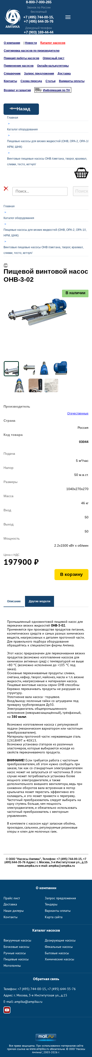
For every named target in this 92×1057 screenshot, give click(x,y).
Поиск (81, 191)
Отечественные (77, 413)
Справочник (12, 73)
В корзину (71, 574)
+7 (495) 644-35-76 (38, 21)
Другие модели (39, 601)
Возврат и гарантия (17, 90)
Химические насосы (59, 959)
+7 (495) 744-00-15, (38, 17)
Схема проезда (31, 81)
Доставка (64, 73)
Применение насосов (18, 65)
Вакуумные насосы (17, 940)
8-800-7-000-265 (38, 2)
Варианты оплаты (71, 81)
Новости (31, 43)
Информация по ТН (56, 90)
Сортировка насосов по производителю (31, 50)
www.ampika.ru (39, 1049)
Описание (14, 601)
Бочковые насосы (16, 947)
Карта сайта (54, 917)
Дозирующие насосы (60, 940)
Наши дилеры (14, 910)
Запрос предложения (39, 73)
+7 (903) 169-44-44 (38, 32)
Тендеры (51, 904)
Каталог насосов (52, 43)
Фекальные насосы (59, 947)
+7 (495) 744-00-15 (32, 989)
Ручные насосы (15, 953)
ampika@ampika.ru (28, 1001)
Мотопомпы (12, 965)
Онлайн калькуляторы (53, 65)
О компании (12, 43)
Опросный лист (53, 58)
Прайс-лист (12, 898)
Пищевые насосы (16, 959)
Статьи (50, 81)
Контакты (10, 81)
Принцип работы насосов (21, 58)
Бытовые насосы (57, 953)
